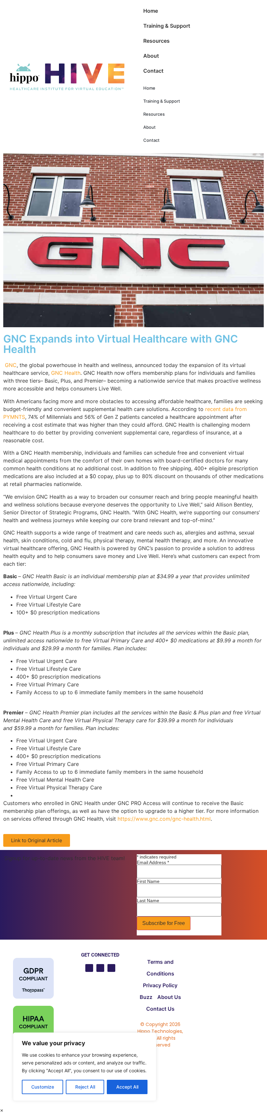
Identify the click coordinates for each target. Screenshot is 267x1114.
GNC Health (65, 373)
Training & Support (166, 25)
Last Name (148, 900)
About (151, 55)
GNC (11, 365)
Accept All (127, 1087)
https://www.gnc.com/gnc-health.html (164, 818)
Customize (42, 1087)
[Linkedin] (100, 968)
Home (150, 10)
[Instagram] (111, 968)
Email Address (153, 862)
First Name (148, 881)
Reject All (85, 1087)
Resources (156, 40)
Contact (153, 70)
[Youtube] (89, 968)
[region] (84, 1067)
